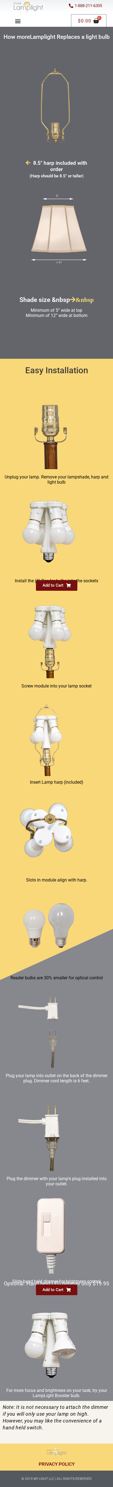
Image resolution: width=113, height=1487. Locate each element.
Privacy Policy (57, 1464)
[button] (17, 20)
